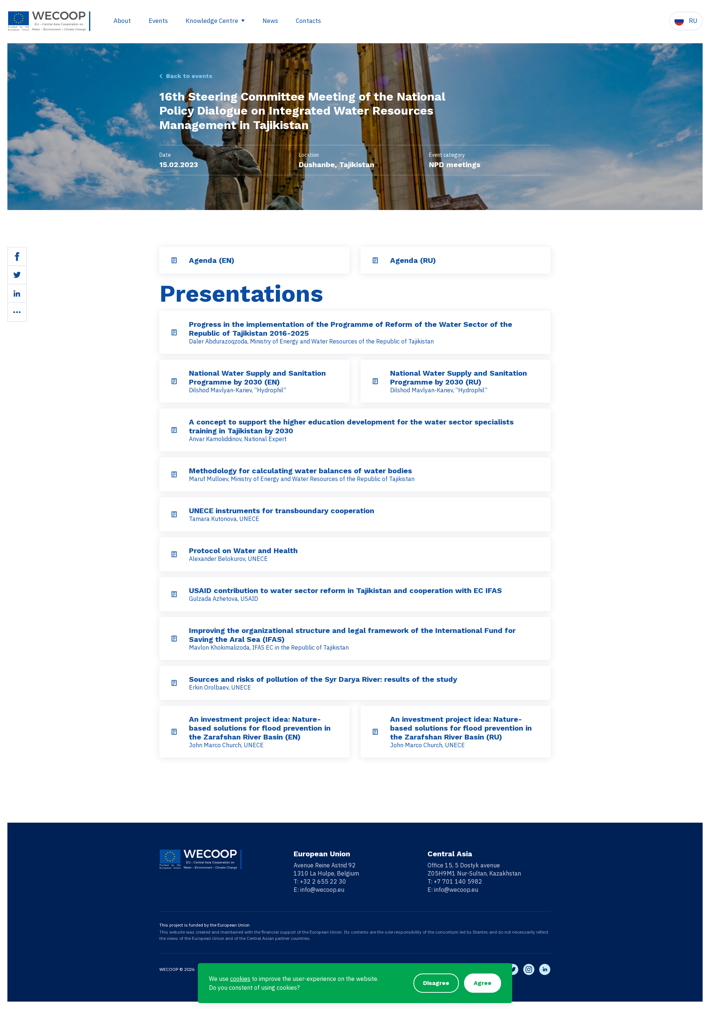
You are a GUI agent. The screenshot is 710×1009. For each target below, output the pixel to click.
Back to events (189, 75)
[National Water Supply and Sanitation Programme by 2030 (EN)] (174, 381)
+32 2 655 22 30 (323, 881)
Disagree (436, 982)
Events (158, 21)
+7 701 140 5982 (458, 881)
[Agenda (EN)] (174, 260)
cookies (240, 978)
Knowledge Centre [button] (213, 21)
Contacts (308, 21)
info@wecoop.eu (322, 889)
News (270, 21)
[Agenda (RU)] (375, 260)
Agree (482, 982)
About (122, 21)
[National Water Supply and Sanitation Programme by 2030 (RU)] (375, 381)
